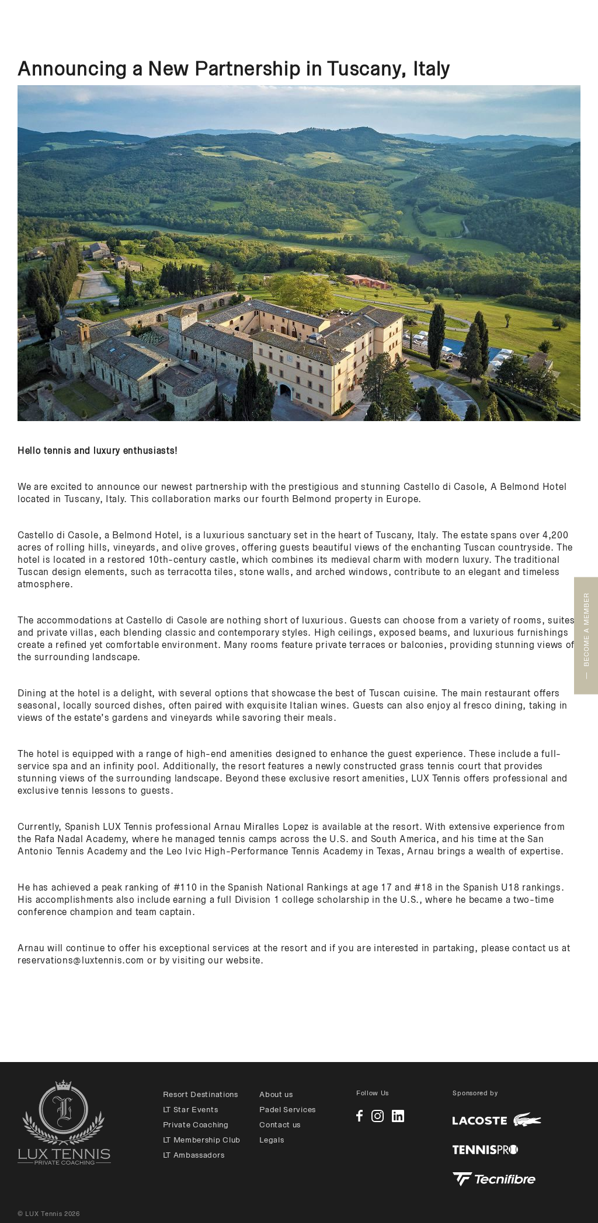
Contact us (280, 1124)
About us (276, 1094)
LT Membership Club (202, 1140)
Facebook (359, 1116)
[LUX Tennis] (64, 1122)
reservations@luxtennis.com (81, 960)
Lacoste (497, 1119)
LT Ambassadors (194, 1155)
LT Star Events (190, 1109)
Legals (271, 1140)
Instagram (377, 1116)
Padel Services (287, 1109)
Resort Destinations (200, 1094)
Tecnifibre (494, 1179)
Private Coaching (196, 1124)
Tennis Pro (485, 1149)
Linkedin (398, 1116)
